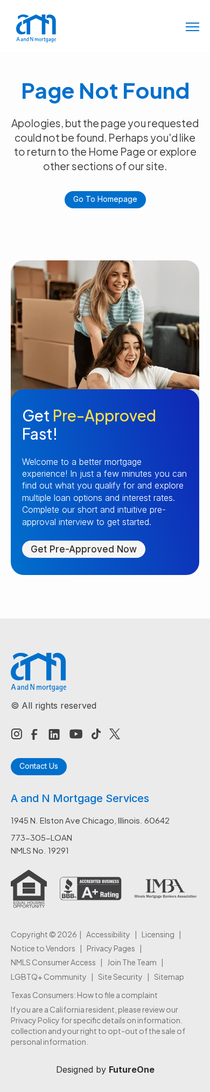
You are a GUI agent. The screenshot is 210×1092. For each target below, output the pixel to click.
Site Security (120, 976)
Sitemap (169, 976)
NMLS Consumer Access (53, 962)
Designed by (105, 1069)
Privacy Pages (111, 948)
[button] (192, 28)
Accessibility (108, 934)
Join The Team (132, 962)
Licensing (158, 934)
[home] (34, 28)
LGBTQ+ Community (49, 976)
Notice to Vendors (43, 948)
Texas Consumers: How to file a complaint (84, 995)
